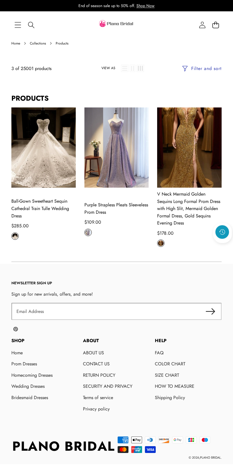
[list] (124, 68)
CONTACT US (96, 364)
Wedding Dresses (28, 386)
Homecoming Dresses (32, 375)
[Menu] (17, 25)
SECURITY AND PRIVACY (107, 386)
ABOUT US (93, 353)
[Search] (31, 25)
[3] (140, 68)
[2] (132, 68)
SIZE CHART (167, 375)
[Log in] (202, 25)
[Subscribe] (210, 311)
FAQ (159, 353)
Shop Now (145, 6)
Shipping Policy (170, 397)
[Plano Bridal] (116, 25)
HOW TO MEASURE (174, 386)
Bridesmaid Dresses (29, 397)
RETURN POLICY (99, 375)
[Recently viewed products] (222, 232)
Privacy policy (96, 409)
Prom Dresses (24, 364)
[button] (215, 25)
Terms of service (98, 397)
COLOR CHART (170, 364)
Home (17, 353)
